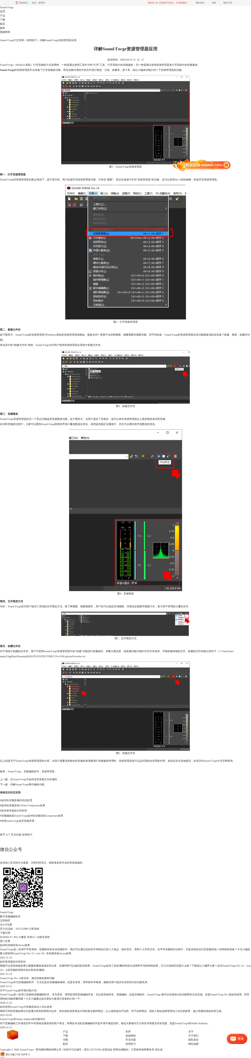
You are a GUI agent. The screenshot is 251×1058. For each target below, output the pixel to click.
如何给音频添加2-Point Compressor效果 (22, 805)
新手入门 (5, 834)
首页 (2, 11)
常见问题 (16, 834)
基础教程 (131, 1035)
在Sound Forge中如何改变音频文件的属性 (33, 779)
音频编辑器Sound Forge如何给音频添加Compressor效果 (31, 815)
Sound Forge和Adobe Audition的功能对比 (22, 1019)
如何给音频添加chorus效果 (15, 945)
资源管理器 (48, 771)
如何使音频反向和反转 (13, 810)
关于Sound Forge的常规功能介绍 (18, 990)
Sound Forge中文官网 (12, 40)
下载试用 (5, 933)
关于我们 (193, 1035)
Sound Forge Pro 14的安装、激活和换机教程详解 (27, 978)
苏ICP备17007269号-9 (18, 1054)
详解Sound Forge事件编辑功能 (27, 784)
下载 (2, 19)
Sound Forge (6, 7)
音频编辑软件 (31, 771)
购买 (2, 24)
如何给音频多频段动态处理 (16, 800)
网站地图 (193, 1044)
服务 (2, 28)
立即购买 (5, 920)
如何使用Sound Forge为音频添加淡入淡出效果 (26, 1006)
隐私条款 (193, 1039)
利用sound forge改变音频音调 (17, 821)
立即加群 (34, 928)
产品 (2, 15)
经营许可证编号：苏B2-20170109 (82, 1049)
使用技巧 (32, 40)
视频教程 (5, 32)
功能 (65, 1039)
